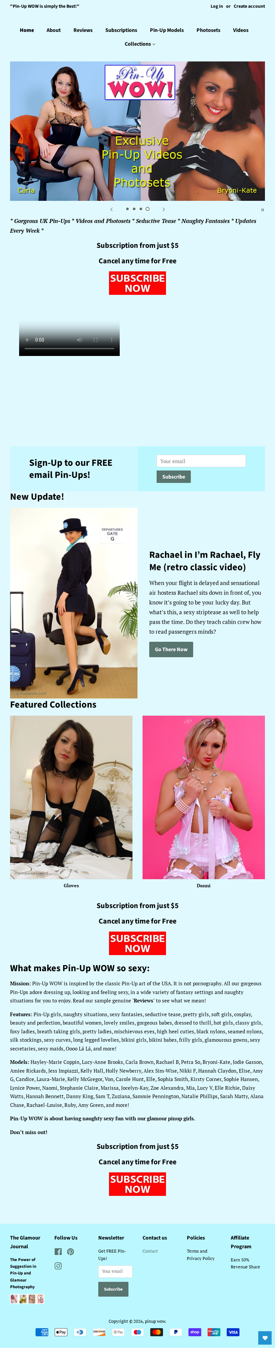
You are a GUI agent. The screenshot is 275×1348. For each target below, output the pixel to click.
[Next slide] (163, 209)
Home (27, 30)
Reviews (83, 30)
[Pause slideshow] (262, 209)
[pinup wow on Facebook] (58, 1253)
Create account (249, 6)
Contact (150, 1251)
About (54, 30)
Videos (241, 30)
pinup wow (155, 1321)
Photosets (208, 30)
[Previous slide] (111, 209)
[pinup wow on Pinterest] (70, 1253)
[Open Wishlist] (265, 1338)
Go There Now (171, 649)
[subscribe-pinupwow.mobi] (137, 292)
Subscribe (173, 477)
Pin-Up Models (167, 30)
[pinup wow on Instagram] (58, 1267)
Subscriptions (121, 30)
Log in (217, 6)
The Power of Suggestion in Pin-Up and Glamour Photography (23, 1273)
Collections (138, 44)
